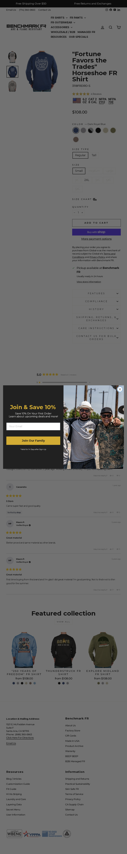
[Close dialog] (120, 389)
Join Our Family (33, 440)
